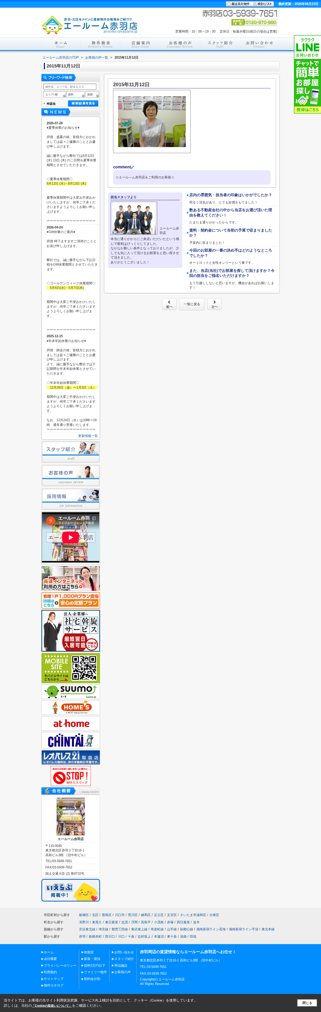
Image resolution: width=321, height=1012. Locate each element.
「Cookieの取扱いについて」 (52, 1005)
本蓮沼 (159, 936)
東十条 (172, 936)
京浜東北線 (87, 929)
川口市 (120, 915)
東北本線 (268, 929)
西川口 (110, 936)
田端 (193, 936)
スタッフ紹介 (124, 959)
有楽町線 (157, 929)
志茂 (124, 922)
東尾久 (97, 922)
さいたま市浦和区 (193, 915)
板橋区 (84, 915)
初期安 (89, 952)
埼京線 (103, 929)
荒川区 (133, 915)
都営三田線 (120, 929)
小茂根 (159, 922)
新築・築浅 (92, 959)
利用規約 (50, 972)
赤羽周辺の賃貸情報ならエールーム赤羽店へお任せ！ (188, 952)
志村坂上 (144, 936)
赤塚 (170, 922)
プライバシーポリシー (60, 965)
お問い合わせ (124, 952)
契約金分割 (92, 979)
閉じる (307, 1003)
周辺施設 (120, 965)
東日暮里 (111, 922)
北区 (95, 915)
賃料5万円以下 (94, 965)
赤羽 (82, 936)
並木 (196, 922)
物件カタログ (53, 985)
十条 (131, 936)
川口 (121, 936)
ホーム (49, 952)
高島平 (146, 922)
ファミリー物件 (95, 972)
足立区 (159, 915)
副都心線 (186, 929)
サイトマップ (53, 979)
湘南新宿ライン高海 (211, 929)
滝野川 (84, 922)
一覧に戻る (192, 304)
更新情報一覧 (88, 436)
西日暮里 (183, 922)
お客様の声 (122, 972)
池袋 (183, 936)
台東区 (214, 915)
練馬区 (146, 915)
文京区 (172, 915)
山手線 (172, 929)
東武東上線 (139, 929)
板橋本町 (95, 936)
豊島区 (107, 915)
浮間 (134, 922)
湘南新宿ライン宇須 (243, 929)
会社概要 (50, 959)
